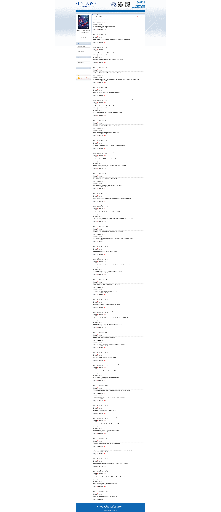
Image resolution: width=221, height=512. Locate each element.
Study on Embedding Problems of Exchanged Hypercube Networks (106, 132)
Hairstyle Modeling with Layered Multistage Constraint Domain (105, 483)
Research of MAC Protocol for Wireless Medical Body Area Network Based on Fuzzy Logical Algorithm (113, 152)
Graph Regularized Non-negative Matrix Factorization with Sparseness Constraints (109, 344)
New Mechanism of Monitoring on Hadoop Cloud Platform (104, 191)
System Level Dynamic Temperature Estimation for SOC (104, 52)
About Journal (87, 10)
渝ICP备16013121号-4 (110, 505)
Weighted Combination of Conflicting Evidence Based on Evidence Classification (109, 397)
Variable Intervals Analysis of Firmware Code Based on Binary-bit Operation (107, 185)
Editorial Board (97, 10)
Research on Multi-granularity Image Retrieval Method (103, 470)
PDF (99, 22)
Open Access (116, 10)
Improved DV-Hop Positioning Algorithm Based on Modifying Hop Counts (107, 112)
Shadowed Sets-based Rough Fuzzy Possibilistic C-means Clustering (106, 304)
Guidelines (79, 54)
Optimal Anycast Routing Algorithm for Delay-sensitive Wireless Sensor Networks (109, 145)
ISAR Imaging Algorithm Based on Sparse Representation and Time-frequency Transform (110, 463)
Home (80, 10)
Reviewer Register (81, 62)
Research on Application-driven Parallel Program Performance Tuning (106, 92)
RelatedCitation (95, 24)
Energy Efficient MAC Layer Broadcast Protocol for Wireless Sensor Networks (108, 59)
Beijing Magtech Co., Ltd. (112, 510)
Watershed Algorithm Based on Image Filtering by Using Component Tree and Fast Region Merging (112, 450)
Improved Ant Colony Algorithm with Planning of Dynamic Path (105, 496)
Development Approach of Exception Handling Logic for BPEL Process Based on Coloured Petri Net (112, 244)
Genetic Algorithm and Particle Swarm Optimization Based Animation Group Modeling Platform (111, 390)
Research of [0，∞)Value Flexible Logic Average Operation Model (105, 311)
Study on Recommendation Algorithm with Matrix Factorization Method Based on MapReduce (111, 39)
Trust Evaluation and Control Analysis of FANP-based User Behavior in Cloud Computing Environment (113, 218)
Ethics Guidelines (106, 10)
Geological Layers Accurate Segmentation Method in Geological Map (106, 443)
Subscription (124, 10)
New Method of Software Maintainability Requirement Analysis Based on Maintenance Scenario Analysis (113, 264)
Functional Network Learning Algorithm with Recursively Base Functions (107, 324)
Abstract (95, 22)
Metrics (100, 24)
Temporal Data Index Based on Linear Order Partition (103, 297)
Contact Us (131, 10)
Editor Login (80, 70)
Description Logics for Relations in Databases (102, 19)
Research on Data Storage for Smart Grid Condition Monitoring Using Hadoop (108, 138)
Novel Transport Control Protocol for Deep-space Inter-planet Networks (107, 72)
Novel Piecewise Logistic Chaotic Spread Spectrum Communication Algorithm (108, 105)
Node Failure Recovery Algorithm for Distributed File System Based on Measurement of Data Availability (113, 238)
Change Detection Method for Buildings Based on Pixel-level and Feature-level (108, 456)
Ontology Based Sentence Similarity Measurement (103, 403)
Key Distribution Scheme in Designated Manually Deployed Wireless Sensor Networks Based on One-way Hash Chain (116, 79)
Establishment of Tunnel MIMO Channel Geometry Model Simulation (106, 158)
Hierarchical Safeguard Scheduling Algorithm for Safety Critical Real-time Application (109, 165)
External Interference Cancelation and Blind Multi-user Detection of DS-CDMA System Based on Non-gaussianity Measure (117, 99)
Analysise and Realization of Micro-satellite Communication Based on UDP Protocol (109, 46)
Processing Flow (81, 51)
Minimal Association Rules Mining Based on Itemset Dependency (105, 291)
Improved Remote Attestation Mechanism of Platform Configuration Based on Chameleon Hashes (112, 198)
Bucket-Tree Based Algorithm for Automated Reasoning (104, 337)
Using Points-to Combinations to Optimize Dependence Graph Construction (108, 231)
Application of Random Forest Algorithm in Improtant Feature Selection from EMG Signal (110, 317)
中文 (137, 10)
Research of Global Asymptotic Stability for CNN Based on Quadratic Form (107, 417)
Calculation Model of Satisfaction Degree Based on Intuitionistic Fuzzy (107, 423)
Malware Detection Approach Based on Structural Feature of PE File (106, 205)
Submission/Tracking (81, 46)
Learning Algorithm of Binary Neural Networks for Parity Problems (106, 377)
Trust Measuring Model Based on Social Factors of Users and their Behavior (108, 211)
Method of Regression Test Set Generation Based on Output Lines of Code (107, 271)
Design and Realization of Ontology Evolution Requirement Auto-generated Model (109, 383)
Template (79, 49)
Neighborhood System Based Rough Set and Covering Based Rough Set (107, 350)
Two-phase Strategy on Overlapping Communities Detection (104, 357)
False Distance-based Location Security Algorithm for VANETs (105, 178)
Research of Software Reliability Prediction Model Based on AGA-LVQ (106, 284)
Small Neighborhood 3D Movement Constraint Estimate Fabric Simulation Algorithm (109, 489)
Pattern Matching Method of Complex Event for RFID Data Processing (106, 125)
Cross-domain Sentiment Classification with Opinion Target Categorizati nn (107, 364)
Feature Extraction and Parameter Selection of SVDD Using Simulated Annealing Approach (110, 476)
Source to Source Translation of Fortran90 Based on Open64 (105, 251)
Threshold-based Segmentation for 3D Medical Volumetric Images (106, 430)
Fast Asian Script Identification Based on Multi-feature (103, 436)
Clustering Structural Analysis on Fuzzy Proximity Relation (104, 410)
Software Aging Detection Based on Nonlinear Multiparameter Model (106, 258)
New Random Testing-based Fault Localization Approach (104, 26)
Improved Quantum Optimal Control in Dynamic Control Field (105, 370)
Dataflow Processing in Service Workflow (101, 32)
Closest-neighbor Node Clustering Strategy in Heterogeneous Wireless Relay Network (109, 85)
